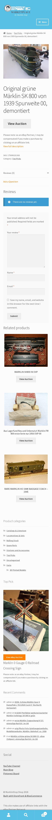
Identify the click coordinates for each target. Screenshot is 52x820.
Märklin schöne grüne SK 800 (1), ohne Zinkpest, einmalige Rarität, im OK (25, 738)
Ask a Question (10, 181)
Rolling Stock (12, 540)
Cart (40, 812)
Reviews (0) (8, 172)
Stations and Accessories (17, 550)
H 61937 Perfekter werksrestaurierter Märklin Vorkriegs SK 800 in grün (27, 714)
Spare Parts (11, 545)
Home (9, 33)
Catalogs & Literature (16, 530)
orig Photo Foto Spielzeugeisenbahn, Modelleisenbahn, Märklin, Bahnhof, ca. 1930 (27, 730)
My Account (8, 815)
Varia (8, 565)
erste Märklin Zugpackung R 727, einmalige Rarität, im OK (25, 722)
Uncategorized (13, 560)
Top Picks (18, 33)
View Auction (17, 124)
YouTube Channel (11, 765)
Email (10, 286)
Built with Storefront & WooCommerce (22, 795)
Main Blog (8, 769)
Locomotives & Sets (15, 535)
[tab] (26, 173)
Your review (13, 232)
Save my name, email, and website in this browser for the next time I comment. (25, 304)
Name (10, 272)
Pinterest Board (11, 773)
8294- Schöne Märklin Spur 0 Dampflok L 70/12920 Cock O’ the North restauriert (23, 705)
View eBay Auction (14, 657)
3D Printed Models (18, 570)
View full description (13, 146)
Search (26, 815)
